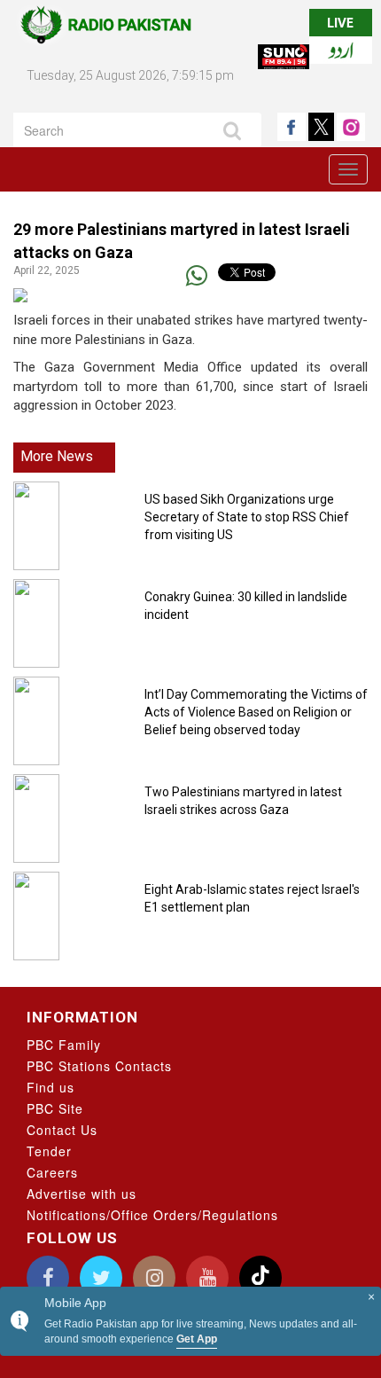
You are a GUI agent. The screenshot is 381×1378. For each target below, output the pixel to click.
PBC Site (55, 1108)
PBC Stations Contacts (99, 1066)
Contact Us (62, 1130)
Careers (52, 1172)
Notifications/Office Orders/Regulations (152, 1215)
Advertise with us (81, 1193)
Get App (196, 1339)
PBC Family (64, 1044)
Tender (49, 1151)
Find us (50, 1087)
